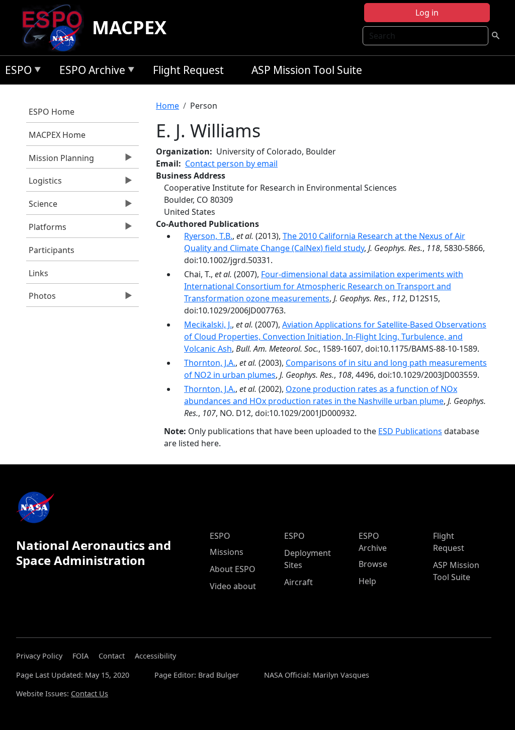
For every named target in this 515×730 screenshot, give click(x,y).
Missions (226, 551)
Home (167, 105)
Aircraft (298, 582)
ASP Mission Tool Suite (306, 70)
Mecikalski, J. (208, 324)
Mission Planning (60, 160)
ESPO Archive (89, 71)
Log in (427, 12)
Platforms (46, 229)
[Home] (56, 28)
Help (367, 581)
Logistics (44, 183)
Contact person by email (231, 163)
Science (41, 206)
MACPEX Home (57, 134)
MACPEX (129, 27)
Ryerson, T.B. (208, 235)
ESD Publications (410, 431)
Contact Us (89, 693)
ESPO (16, 71)
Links (38, 273)
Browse (373, 564)
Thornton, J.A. (209, 362)
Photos (41, 298)
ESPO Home (51, 111)
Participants (51, 250)
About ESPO (232, 569)
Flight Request (188, 70)
